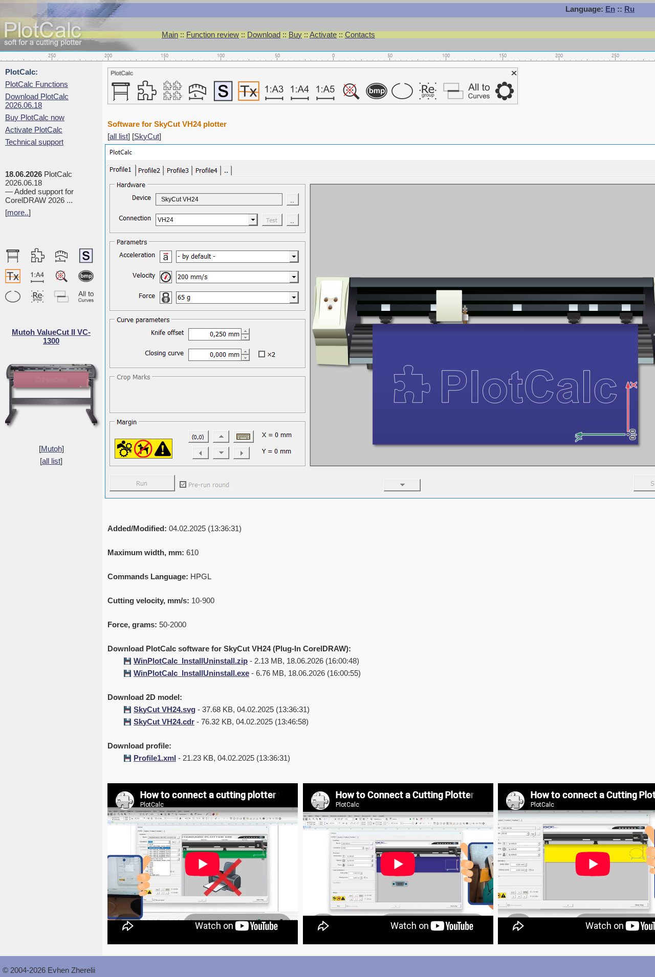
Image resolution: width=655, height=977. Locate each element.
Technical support (34, 142)
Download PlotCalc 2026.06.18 (37, 100)
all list (51, 461)
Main (170, 34)
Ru (629, 9)
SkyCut (146, 136)
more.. (18, 212)
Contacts (360, 34)
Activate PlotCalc (33, 129)
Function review (212, 34)
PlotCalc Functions (36, 84)
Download (263, 34)
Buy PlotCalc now (34, 117)
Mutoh (51, 448)
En (610, 9)
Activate (323, 34)
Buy (295, 34)
